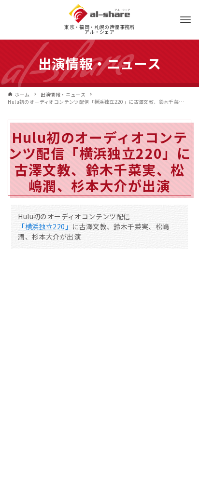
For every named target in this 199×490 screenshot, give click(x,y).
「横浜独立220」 (45, 226)
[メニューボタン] (185, 19)
